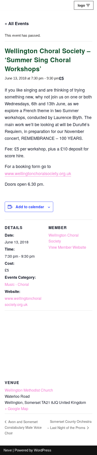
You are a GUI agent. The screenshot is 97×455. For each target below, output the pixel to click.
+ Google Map (16, 408)
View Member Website (67, 247)
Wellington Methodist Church (29, 390)
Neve (8, 450)
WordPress (42, 450)
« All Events (17, 23)
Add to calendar (30, 206)
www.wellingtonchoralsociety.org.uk (38, 173)
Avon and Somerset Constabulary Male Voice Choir (23, 427)
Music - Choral (17, 284)
